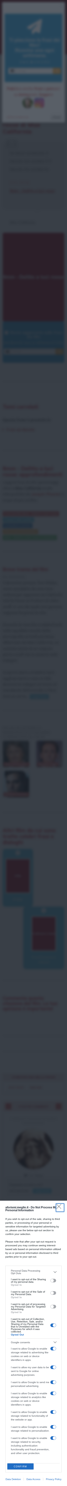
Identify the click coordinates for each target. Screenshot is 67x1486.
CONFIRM (20, 1466)
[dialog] (33, 1343)
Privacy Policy (53, 1479)
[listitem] (33, 1271)
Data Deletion (13, 1479)
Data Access (33, 1479)
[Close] (60, 1207)
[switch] (53, 1280)
